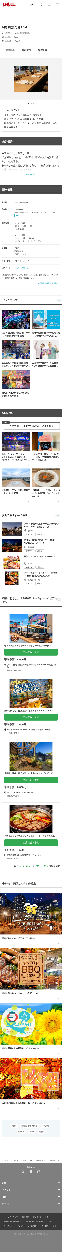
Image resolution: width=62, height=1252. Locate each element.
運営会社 (56, 1226)
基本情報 (7, 189)
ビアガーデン (41, 866)
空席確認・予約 (31, 652)
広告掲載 (45, 1226)
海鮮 (42, 1131)
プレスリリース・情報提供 (27, 1226)
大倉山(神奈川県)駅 (29, 1125)
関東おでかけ (28, 1160)
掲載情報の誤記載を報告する (49, 283)
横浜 (14, 1125)
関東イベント (41, 1160)
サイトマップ (13, 1216)
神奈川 (46, 1125)
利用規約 (25, 1216)
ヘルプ (52, 1221)
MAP (17, 216)
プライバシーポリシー (41, 1216)
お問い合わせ (7, 1226)
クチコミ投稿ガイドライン (35, 1221)
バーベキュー (26, 866)
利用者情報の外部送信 (12, 1221)
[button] (28, 103)
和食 (32, 1131)
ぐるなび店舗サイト (22, 268)
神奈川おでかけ (56, 1160)
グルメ (22, 1131)
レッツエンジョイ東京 (11, 1160)
